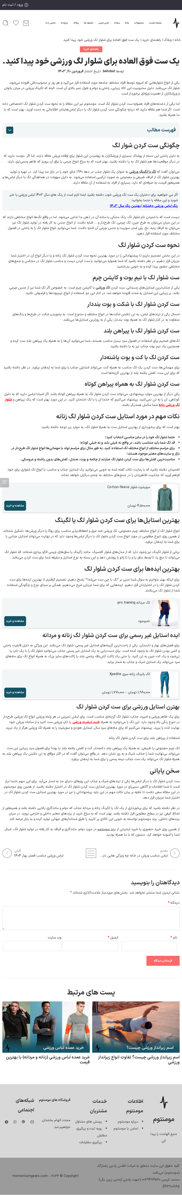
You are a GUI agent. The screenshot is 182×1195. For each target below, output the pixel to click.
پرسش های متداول (88, 1121)
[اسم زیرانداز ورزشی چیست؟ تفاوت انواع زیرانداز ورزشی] (136, 1026)
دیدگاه (174, 902)
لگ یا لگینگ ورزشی (142, 171)
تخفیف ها (88, 23)
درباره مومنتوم (128, 1121)
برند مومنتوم (106, 829)
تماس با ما (50, 23)
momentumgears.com (30, 1176)
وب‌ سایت (54, 937)
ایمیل (113, 937)
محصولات (139, 23)
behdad (109, 71)
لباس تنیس (103, 23)
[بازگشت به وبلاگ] (91, 853)
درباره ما (64, 23)
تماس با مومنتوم (126, 1128)
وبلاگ (76, 23)
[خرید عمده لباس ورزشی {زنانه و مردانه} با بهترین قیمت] (46, 1026)
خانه (177, 40)
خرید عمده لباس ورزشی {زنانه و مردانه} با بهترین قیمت (48, 1060)
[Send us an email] (32, 1122)
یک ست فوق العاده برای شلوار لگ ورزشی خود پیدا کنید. (101, 40)
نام (173, 937)
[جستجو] (5, 23)
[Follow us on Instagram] (15, 1122)
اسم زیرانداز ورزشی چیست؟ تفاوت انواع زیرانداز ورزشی (139, 1060)
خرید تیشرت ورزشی (86, 722)
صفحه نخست (155, 23)
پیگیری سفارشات (90, 1142)
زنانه (127, 23)
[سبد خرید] (26, 23)
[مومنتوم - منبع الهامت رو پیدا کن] (176, 23)
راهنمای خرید (151, 40)
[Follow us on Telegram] (6, 1122)
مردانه (117, 23)
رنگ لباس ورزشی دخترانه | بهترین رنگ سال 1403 (144, 206)
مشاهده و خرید (15, 506)
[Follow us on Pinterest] (23, 1122)
